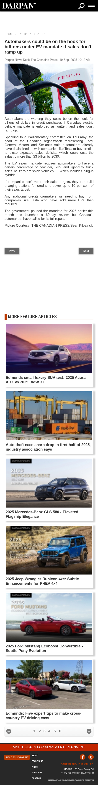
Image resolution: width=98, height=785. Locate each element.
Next (86, 251)
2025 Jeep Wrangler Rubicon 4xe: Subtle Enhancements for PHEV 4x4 (42, 581)
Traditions (37, 761)
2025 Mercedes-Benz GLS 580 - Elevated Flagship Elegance (42, 514)
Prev (12, 251)
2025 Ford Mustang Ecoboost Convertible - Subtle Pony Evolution (44, 648)
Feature (40, 34)
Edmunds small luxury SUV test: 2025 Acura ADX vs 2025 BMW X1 (45, 379)
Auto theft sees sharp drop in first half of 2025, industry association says (48, 447)
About (35, 755)
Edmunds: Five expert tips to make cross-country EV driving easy (43, 715)
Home (9, 34)
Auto (23, 34)
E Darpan (36, 778)
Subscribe (37, 772)
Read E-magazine (16, 757)
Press (35, 767)
